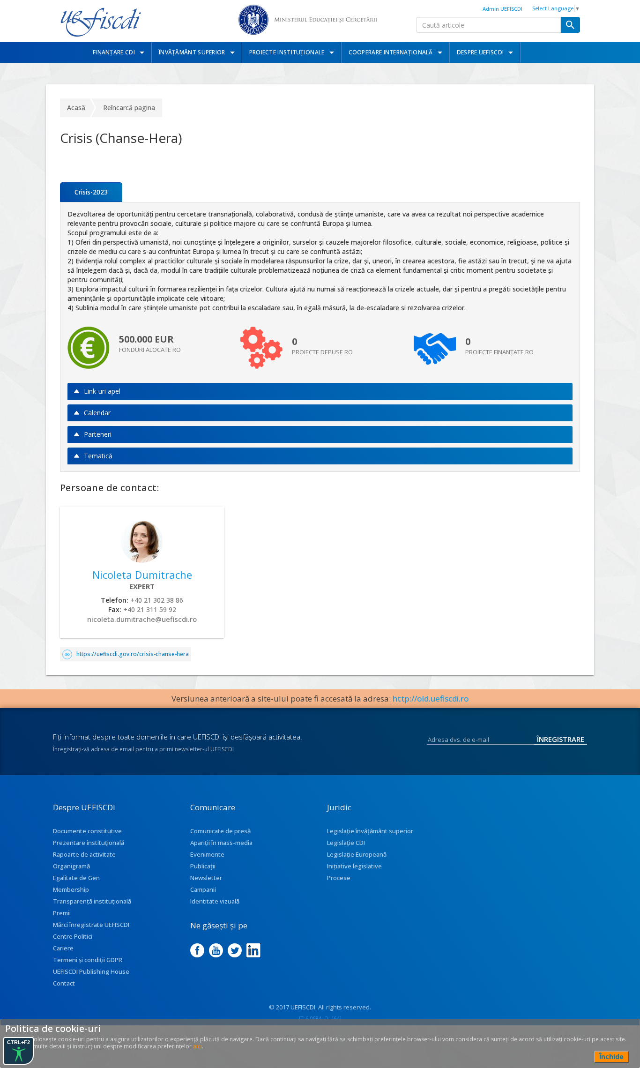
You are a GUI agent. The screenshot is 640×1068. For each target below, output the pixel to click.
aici (197, 1046)
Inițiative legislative (354, 866)
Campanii (203, 889)
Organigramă (71, 866)
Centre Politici (72, 936)
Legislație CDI (346, 842)
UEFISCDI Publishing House (91, 971)
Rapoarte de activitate (84, 854)
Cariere (63, 948)
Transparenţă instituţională (92, 901)
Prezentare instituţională (88, 842)
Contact (64, 983)
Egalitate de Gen (76, 878)
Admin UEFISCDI (502, 8)
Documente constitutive (87, 831)
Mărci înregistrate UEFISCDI (91, 924)
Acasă (76, 107)
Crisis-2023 (91, 191)
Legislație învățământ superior (370, 831)
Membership (71, 889)
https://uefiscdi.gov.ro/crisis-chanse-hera (132, 654)
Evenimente (207, 854)
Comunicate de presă (220, 831)
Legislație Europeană (357, 854)
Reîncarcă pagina (129, 107)
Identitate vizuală (214, 901)
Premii (62, 913)
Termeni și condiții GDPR (87, 960)
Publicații (203, 866)
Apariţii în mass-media (221, 842)
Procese (338, 878)
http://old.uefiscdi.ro (431, 698)
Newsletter (206, 878)
